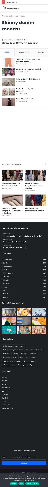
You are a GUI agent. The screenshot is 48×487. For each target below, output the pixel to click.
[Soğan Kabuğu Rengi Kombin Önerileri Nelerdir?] (8, 62)
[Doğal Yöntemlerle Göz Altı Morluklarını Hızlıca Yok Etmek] (39, 330)
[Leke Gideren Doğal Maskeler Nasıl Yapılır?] (24, 312)
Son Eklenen (24, 52)
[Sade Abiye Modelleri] (8, 102)
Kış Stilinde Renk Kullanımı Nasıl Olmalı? (34, 209)
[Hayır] (45, 480)
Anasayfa (6, 16)
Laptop (18, 361)
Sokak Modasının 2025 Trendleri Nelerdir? (11, 184)
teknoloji (29, 365)
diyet (15, 357)
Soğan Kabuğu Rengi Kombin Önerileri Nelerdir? (28, 60)
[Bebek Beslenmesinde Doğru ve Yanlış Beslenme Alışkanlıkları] (39, 321)
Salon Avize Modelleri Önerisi (28, 79)
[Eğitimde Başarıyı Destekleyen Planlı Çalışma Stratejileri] (24, 321)
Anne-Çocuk (7, 259)
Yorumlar (40, 52)
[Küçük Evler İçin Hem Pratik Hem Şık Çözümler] (9, 312)
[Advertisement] (24, 134)
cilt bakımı (33, 353)
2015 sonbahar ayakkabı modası (13, 350)
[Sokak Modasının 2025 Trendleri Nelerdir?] (12, 175)
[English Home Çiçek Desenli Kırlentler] (8, 92)
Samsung (21, 365)
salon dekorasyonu (9, 365)
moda (32, 361)
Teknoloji (6, 294)
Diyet (5, 270)
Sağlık (5, 290)
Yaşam (5, 297)
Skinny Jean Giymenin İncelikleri (20, 43)
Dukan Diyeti (24, 357)
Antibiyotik (6, 353)
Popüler (7, 52)
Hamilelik (6, 283)
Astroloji (15, 353)
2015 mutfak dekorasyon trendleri (13, 346)
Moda (5, 287)
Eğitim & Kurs (8, 273)
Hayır (21, 484)
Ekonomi (6, 277)
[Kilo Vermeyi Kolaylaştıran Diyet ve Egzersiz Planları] (9, 321)
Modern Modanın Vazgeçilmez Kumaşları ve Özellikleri (11, 210)
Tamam (13, 484)
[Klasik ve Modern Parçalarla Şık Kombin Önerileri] (35, 175)
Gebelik (33, 357)
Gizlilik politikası (7, 408)
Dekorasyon (7, 266)
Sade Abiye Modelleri (24, 99)
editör (5, 40)
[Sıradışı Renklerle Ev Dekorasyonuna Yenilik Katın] (24, 330)
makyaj (25, 361)
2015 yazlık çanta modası (34, 350)
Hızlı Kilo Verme (8, 361)
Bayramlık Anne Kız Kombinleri (28, 69)
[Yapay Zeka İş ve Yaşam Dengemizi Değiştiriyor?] (39, 312)
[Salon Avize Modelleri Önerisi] (8, 82)
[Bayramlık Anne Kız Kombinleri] (8, 72)
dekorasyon (6, 357)
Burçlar (5, 263)
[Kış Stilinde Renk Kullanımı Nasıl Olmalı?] (35, 200)
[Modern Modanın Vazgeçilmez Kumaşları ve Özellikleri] (12, 200)
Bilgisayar (24, 353)
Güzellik (5, 280)
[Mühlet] (11, 7)
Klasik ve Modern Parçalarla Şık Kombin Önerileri (34, 185)
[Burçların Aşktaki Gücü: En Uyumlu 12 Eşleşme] (9, 330)
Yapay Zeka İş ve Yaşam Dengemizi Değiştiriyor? (22, 2)
